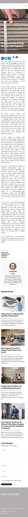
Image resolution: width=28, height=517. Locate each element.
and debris (7, 61)
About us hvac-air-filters (8, 511)
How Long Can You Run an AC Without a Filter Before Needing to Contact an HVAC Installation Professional (12, 425)
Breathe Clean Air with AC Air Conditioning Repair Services (11, 387)
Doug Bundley (5, 48)
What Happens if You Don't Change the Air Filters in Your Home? (11, 350)
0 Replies (16, 50)
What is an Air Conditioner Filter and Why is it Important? (12, 315)
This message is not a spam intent (11, 480)
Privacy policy (4, 513)
